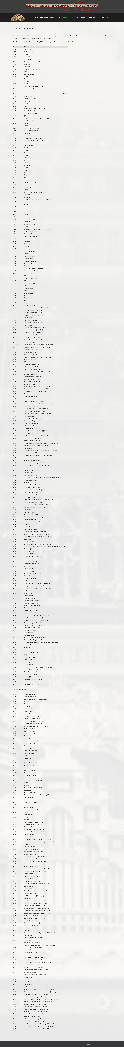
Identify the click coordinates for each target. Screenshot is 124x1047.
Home (36, 17)
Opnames (92, 17)
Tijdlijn (58, 17)
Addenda (75, 17)
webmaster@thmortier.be (71, 42)
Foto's (82, 17)
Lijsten (65, 17)
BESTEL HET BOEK (47, 17)
